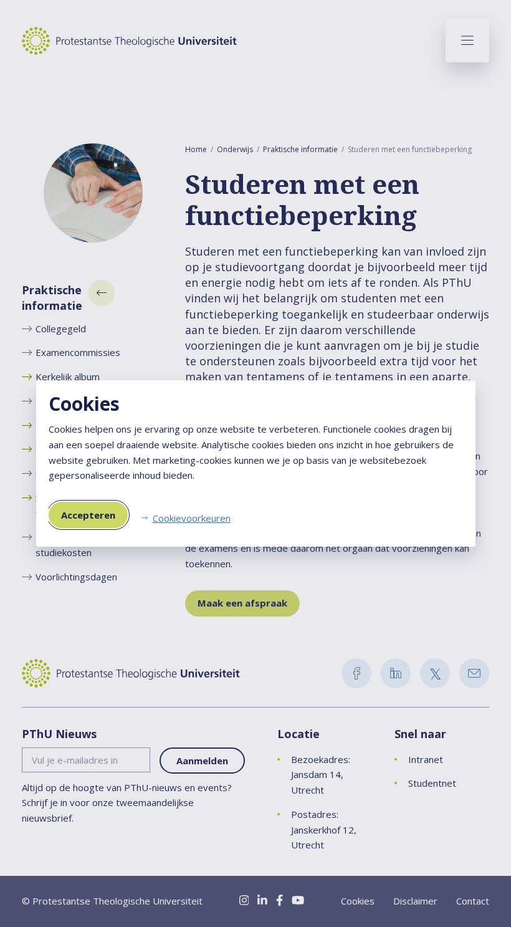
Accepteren (88, 515)
